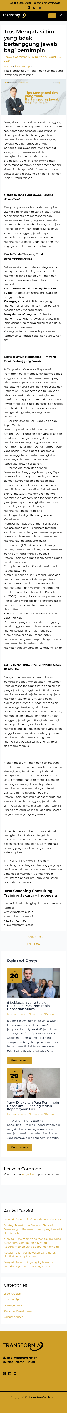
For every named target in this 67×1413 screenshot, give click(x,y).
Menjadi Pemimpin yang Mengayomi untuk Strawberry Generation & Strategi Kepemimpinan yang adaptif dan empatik (33, 1242)
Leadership (36, 1014)
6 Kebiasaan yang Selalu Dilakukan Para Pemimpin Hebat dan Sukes (28, 1005)
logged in (27, 1174)
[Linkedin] (9, 1373)
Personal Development (19, 1311)
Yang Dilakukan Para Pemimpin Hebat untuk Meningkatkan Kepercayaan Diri (33, 1105)
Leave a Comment (16, 56)
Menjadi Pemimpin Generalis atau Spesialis (32, 1219)
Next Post (33, 944)
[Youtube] (40, 7)
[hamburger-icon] (52, 15)
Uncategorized (14, 1317)
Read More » (19, 1060)
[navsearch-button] (61, 15)
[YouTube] (15, 1373)
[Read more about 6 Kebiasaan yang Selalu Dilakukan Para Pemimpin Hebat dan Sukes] (33, 983)
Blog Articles (12, 1293)
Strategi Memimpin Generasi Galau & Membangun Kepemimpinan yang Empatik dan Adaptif (33, 1229)
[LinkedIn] (34, 7)
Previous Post (33, 937)
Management (13, 1305)
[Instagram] (29, 7)
